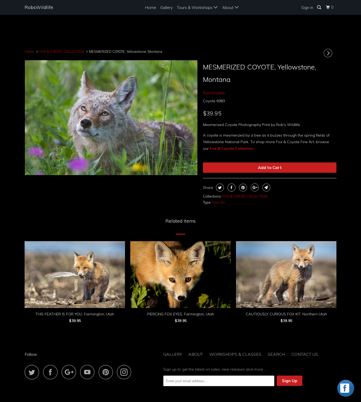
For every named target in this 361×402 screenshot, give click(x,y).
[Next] (329, 53)
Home (150, 7)
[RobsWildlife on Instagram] (125, 372)
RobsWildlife (39, 7)
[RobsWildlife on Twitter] (33, 372)
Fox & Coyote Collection (231, 148)
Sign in (307, 7)
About (228, 7)
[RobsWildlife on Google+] (70, 372)
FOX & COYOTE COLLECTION (245, 196)
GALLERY (172, 354)
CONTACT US (304, 354)
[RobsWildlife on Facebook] (52, 372)
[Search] (319, 7)
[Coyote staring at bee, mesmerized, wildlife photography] (111, 117)
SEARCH (276, 354)
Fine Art (218, 202)
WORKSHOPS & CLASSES (235, 354)
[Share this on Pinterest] (242, 187)
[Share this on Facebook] (230, 187)
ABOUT (195, 354)
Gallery (166, 7)
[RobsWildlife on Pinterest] (107, 372)
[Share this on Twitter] (219, 187)
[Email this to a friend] (265, 187)
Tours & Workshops (195, 7)
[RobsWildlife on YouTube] (89, 372)
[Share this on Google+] (254, 187)
